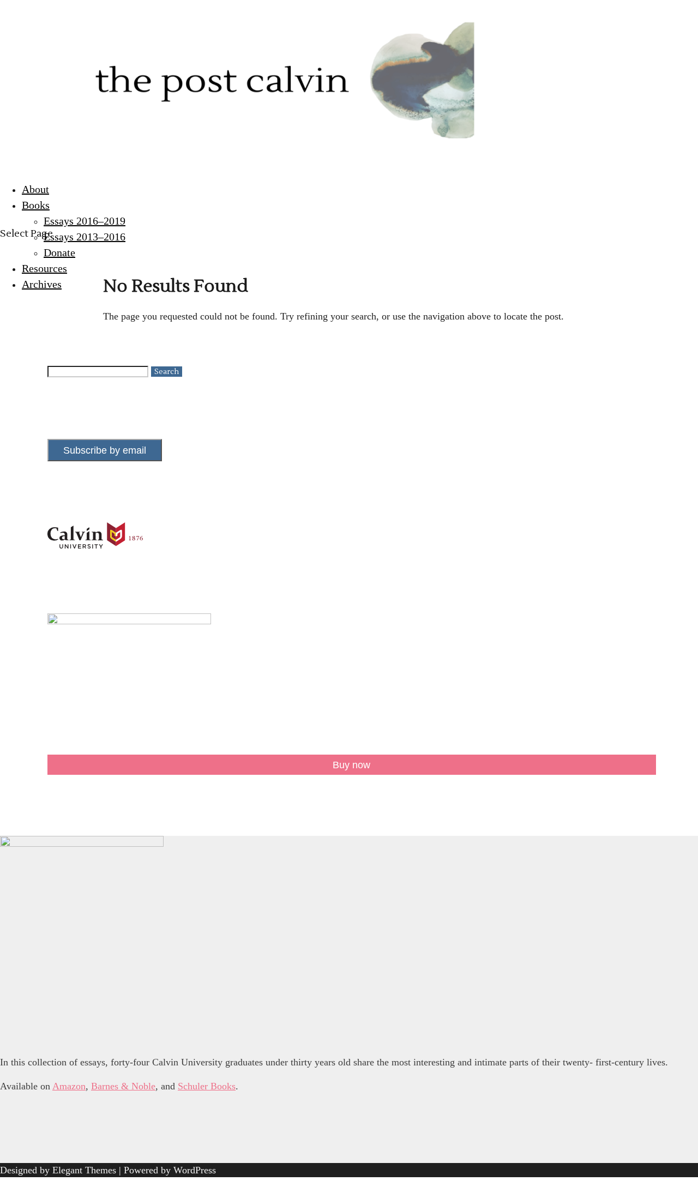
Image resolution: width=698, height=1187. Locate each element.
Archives (42, 284)
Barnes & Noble (123, 1086)
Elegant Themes (84, 1170)
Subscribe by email (104, 450)
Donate (59, 252)
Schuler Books (207, 1086)
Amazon (69, 1086)
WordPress (194, 1170)
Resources (44, 268)
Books (36, 205)
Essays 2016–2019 (84, 221)
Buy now (351, 765)
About (35, 189)
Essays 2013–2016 (84, 237)
